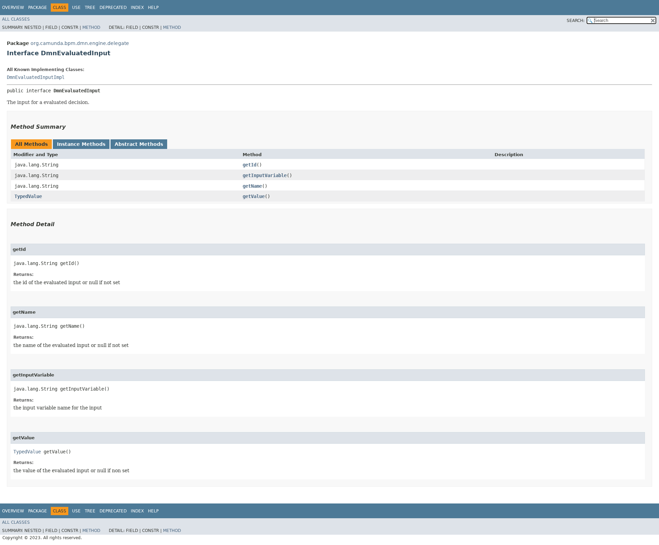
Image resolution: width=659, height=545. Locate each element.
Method (91, 27)
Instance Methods (81, 144)
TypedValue (28, 196)
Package (37, 7)
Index (137, 7)
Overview (13, 7)
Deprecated (113, 7)
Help (153, 7)
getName (252, 186)
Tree (90, 7)
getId (249, 164)
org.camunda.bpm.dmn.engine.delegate (80, 43)
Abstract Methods (139, 144)
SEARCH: (576, 20)
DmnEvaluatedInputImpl (36, 77)
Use (76, 7)
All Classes (16, 19)
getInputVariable (265, 175)
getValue (254, 196)
